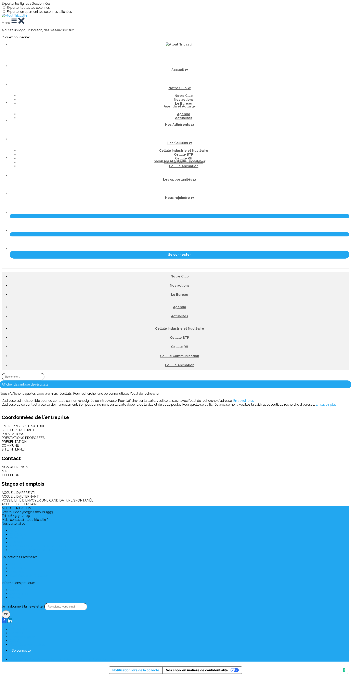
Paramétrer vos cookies (27, 645)
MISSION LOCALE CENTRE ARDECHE (39, 546)
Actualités (183, 118)
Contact (16, 590)
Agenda (183, 114)
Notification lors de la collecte (135, 670)
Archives (16, 598)
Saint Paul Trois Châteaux (29, 576)
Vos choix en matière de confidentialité (197, 670)
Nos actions (184, 100)
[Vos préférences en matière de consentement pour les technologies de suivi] (344, 670)
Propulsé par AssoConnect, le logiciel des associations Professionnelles (63, 660)
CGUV (14, 641)
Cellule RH (183, 158)
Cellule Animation (183, 166)
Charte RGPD (20, 594)
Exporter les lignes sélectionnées (26, 3)
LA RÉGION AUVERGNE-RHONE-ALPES (40, 550)
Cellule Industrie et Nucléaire (183, 151)
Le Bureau (183, 103)
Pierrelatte (17, 572)
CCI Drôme (18, 534)
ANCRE (15, 531)
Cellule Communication (179, 356)
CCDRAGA (18, 568)
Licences (16, 633)
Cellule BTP (183, 154)
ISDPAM (16, 542)
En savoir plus (243, 401)
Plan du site (18, 629)
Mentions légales (22, 637)
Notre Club (184, 96)
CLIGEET (17, 538)
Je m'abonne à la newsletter (23, 606)
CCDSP (15, 564)
